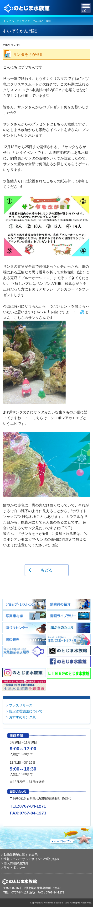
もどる (47, 570)
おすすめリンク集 (22, 717)
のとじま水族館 (27, 8)
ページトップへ (70, 835)
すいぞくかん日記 (32, 20)
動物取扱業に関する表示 (21, 854)
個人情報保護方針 (16, 863)
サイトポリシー (14, 867)
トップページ (11, 20)
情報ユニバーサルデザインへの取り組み (31, 859)
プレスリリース (20, 705)
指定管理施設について (25, 711)
